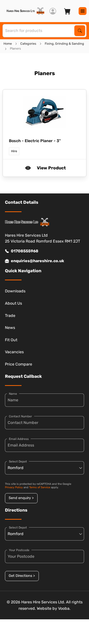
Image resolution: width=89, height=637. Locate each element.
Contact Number (20, 416)
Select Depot (18, 461)
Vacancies (14, 352)
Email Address (19, 439)
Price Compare (18, 364)
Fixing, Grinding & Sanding (64, 43)
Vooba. (64, 608)
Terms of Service (39, 487)
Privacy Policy (14, 487)
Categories (28, 43)
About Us (13, 303)
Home (7, 43)
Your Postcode (19, 550)
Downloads (15, 291)
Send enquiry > (21, 498)
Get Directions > (22, 576)
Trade (10, 315)
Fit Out (11, 340)
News (10, 327)
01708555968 (24, 251)
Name (13, 393)
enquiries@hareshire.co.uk (37, 260)
